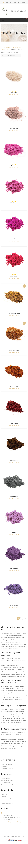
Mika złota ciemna (14, 350)
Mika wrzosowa (14, 568)
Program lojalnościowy (7, 803)
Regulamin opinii (5, 782)
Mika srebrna (14, 92)
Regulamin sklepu (5, 778)
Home (3, 45)
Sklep (8, 45)
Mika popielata (14, 496)
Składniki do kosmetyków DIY (12, 47)
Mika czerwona (14, 276)
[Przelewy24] (20, 840)
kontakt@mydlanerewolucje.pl (12, 822)
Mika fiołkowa (14, 203)
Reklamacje (4, 766)
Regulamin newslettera (7, 780)
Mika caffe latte (14, 128)
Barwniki (5, 49)
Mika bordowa (14, 423)
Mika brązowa (14, 460)
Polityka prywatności (6, 764)
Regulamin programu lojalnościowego (11, 784)
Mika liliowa (14, 532)
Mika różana (14, 239)
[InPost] (16, 840)
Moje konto (16, 2)
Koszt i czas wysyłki (6, 799)
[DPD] (8, 840)
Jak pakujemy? (5, 801)
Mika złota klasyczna (14, 313)
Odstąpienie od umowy (7, 768)
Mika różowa (14, 166)
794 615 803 (7, 2)
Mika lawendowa (14, 605)
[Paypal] (12, 840)
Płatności (3, 796)
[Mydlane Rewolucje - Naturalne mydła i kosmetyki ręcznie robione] (14, 11)
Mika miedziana (14, 386)
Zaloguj (24, 2)
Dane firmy (4, 794)
